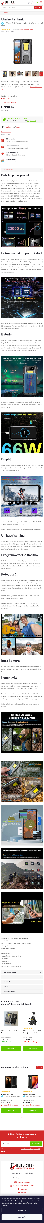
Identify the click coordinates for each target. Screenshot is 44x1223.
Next (41, 1067)
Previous (37, 1067)
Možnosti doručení (10, 102)
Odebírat (36, 1144)
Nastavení (22, 1210)
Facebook (23, 1189)
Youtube (23, 1192)
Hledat (38, 7)
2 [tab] (22, 1117)
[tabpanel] (11, 1030)
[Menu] (41, 2)
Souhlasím (22, 1217)
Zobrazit (11, 1048)
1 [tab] (21, 1117)
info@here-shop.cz (24, 1182)
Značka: (6, 132)
